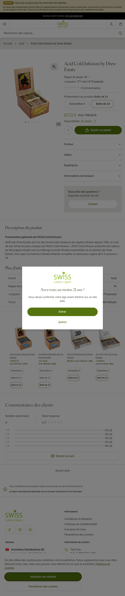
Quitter (62, 322)
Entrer (62, 311)
